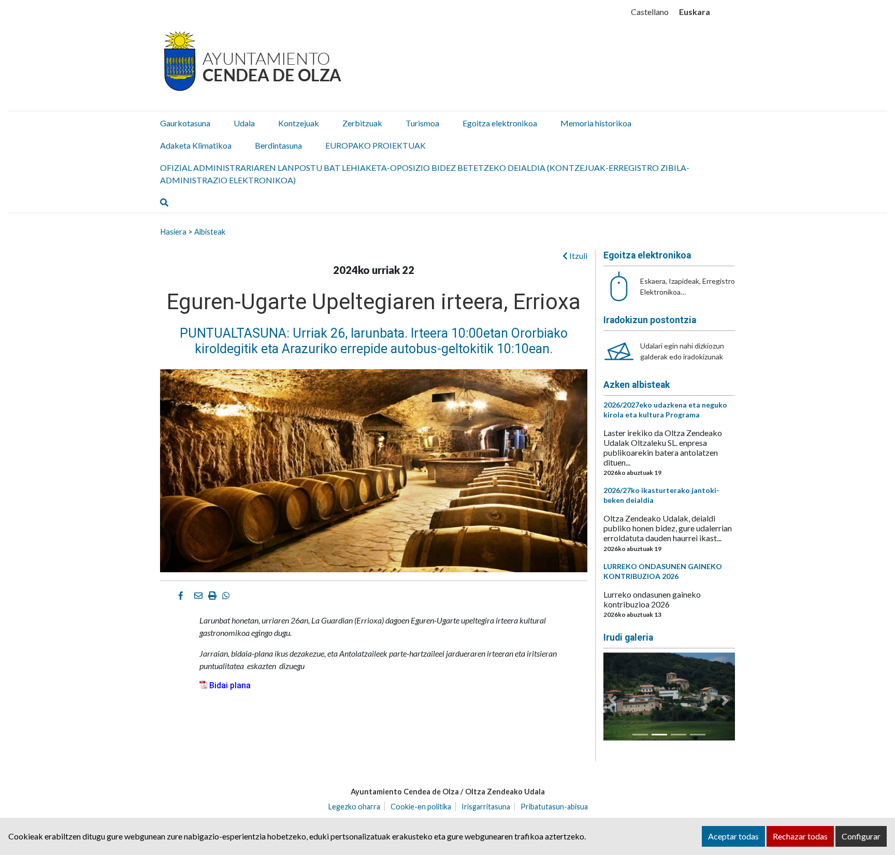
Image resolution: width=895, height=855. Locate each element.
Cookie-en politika (421, 806)
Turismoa (422, 123)
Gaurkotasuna (185, 123)
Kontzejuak (298, 123)
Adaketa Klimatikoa (196, 145)
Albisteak (209, 231)
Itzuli (577, 255)
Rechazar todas (800, 836)
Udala (244, 123)
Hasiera (173, 231)
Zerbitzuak (362, 123)
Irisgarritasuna (485, 806)
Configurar (861, 836)
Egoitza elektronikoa (500, 123)
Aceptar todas (733, 836)
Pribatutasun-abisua (554, 806)
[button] (613, 701)
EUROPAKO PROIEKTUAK (375, 145)
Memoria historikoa (595, 123)
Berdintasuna (278, 145)
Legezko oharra (354, 806)
